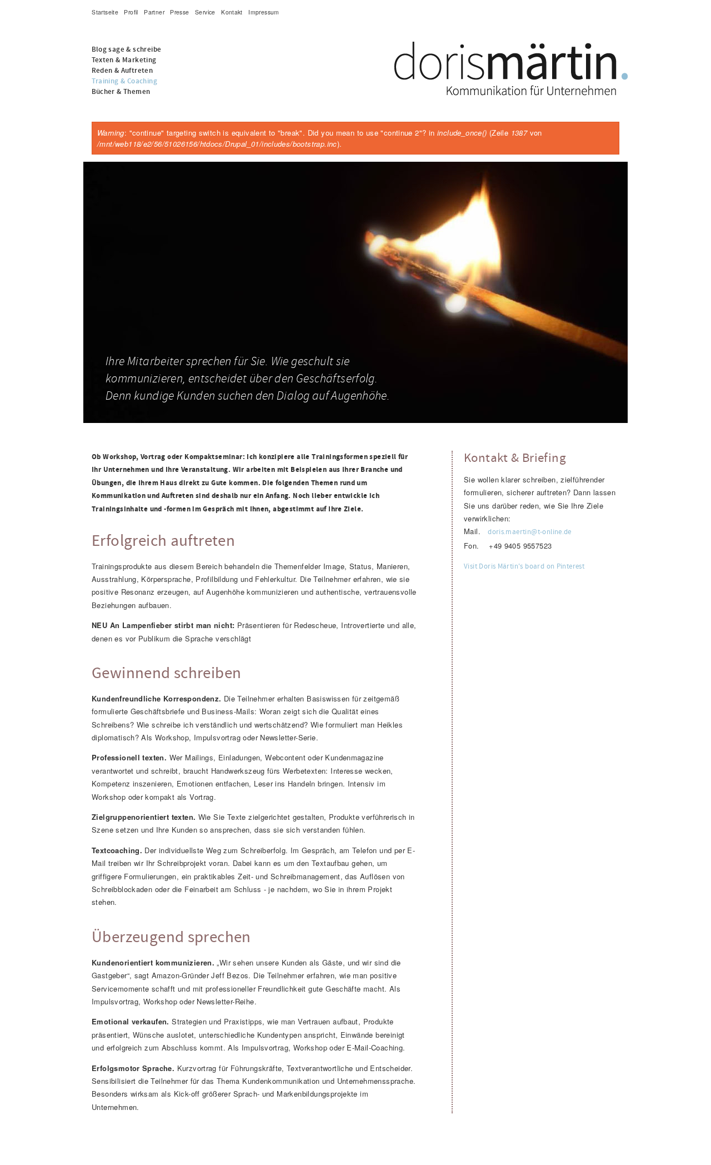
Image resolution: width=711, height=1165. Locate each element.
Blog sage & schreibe (127, 50)
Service (205, 12)
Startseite (105, 12)
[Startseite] (355, 48)
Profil (131, 12)
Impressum (263, 12)
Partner (154, 12)
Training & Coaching (124, 81)
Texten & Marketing (124, 60)
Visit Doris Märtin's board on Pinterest (524, 566)
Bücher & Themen (121, 92)
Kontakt (232, 12)
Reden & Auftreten (122, 71)
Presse (179, 12)
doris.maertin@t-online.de (530, 532)
